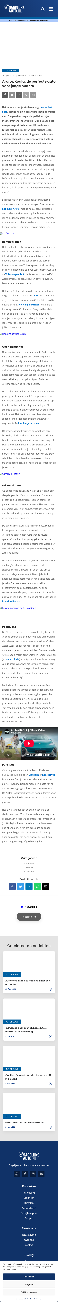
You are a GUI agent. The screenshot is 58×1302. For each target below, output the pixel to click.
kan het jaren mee (28, 423)
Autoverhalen (29, 1208)
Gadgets (29, 1218)
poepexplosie (12, 659)
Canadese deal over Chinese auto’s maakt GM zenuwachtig (26, 1029)
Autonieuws (21, 20)
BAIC (36, 295)
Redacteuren (29, 1234)
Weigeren (29, 1284)
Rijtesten (29, 1202)
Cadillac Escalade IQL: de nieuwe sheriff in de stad (28, 1077)
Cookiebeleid (21, 1299)
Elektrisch (29, 867)
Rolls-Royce (48, 774)
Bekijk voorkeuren (29, 1292)
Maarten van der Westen (30, 75)
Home (11, 20)
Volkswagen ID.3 (14, 274)
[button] (43, 9)
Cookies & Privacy (34, 1299)
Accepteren (29, 1276)
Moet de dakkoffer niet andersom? (25, 1122)
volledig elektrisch (29, 304)
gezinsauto (29, 871)
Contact (29, 1244)
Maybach (34, 774)
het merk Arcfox (11, 208)
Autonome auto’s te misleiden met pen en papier (27, 982)
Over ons (29, 1239)
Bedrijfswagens (29, 1213)
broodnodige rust (12, 601)
